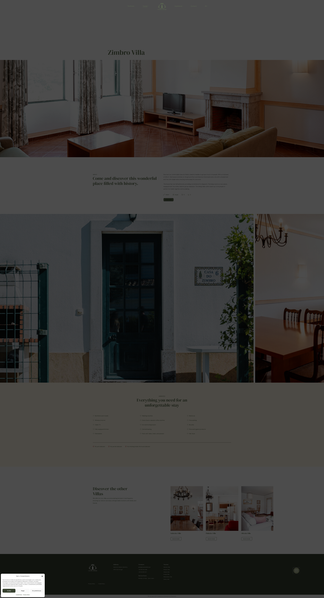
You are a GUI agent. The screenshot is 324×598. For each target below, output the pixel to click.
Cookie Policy (19, 594)
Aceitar (9, 590)
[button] (42, 576)
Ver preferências (36, 590)
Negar (22, 590)
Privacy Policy (26, 594)
